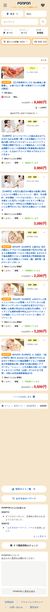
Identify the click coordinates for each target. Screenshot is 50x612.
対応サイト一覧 (25, 488)
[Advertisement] (25, 51)
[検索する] (43, 21)
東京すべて (18, 405)
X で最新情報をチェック (26, 545)
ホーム (7, 405)
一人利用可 (42, 107)
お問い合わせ (16, 607)
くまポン (7, 163)
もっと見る (38, 536)
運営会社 (34, 607)
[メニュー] (5, 5)
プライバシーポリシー (32, 601)
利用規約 (9, 601)
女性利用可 (44, 405)
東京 (12, 13)
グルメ (32, 68)
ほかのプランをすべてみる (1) (22, 113)
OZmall (7, 97)
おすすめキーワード (26, 498)
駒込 (15, 97)
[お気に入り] (43, 5)
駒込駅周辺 (31, 405)
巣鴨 (16, 162)
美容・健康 (32, 121)
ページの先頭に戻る (22, 396)
